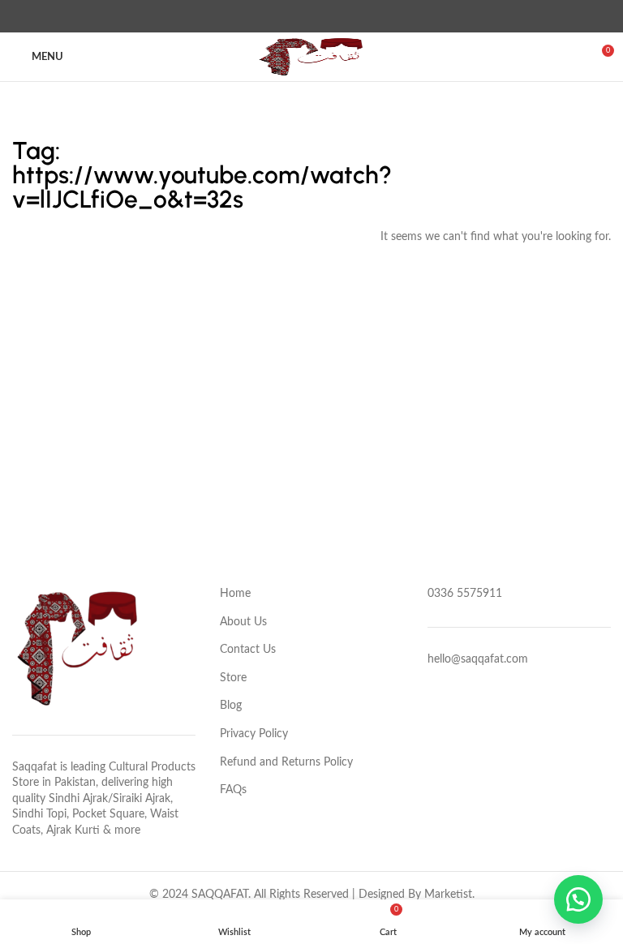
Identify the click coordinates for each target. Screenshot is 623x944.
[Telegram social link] (349, 16)
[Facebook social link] (274, 16)
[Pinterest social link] (312, 16)
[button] (578, 899)
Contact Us (248, 649)
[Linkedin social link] (330, 16)
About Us (243, 622)
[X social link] (293, 16)
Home (235, 593)
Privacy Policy (254, 734)
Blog (231, 705)
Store (233, 678)
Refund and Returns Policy (286, 762)
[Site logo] (311, 56)
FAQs (233, 790)
